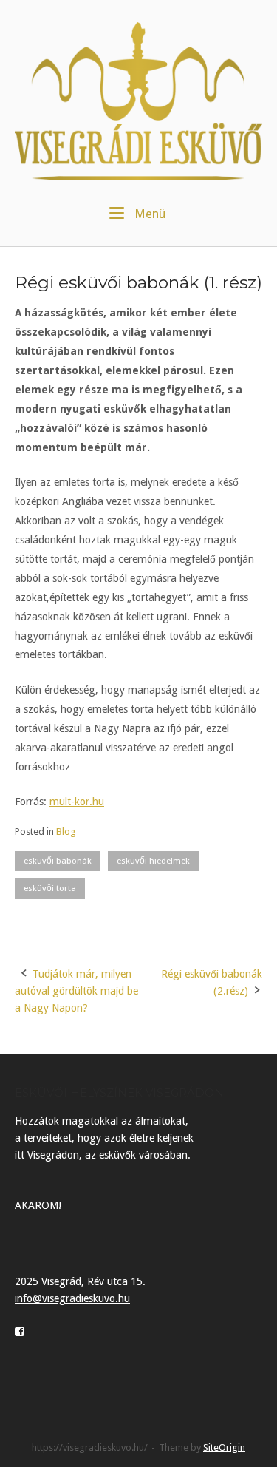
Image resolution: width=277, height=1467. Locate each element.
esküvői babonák (58, 861)
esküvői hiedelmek (153, 861)
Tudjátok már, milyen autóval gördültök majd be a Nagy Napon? (76, 991)
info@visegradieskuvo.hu (72, 1298)
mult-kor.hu (76, 801)
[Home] (138, 100)
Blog (66, 831)
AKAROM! (38, 1205)
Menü (148, 213)
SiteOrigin (224, 1447)
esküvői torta (50, 888)
